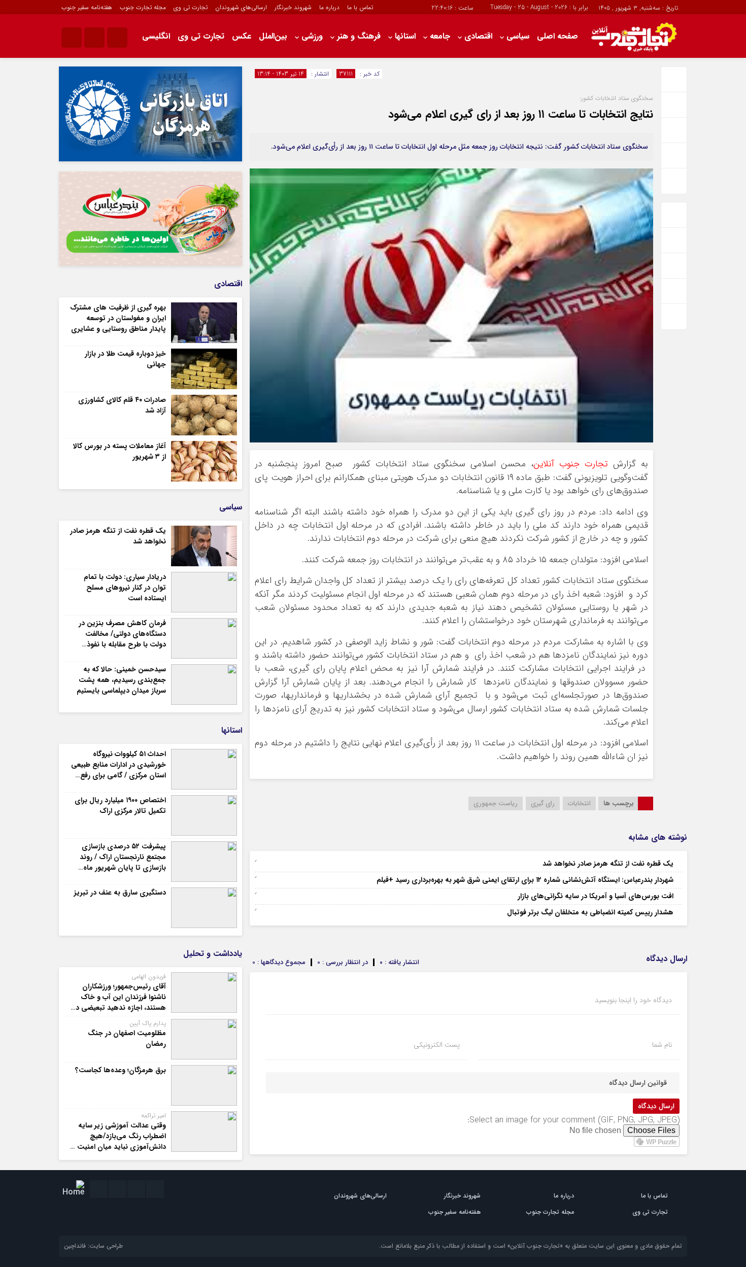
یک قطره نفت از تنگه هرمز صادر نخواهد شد (607, 863)
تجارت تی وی (191, 7)
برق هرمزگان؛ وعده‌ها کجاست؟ (120, 1070)
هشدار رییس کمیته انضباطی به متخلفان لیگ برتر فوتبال (590, 912)
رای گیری (543, 803)
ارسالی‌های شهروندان (241, 7)
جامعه (440, 36)
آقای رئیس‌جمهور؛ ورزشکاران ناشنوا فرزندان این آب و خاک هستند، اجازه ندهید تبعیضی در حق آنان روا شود (119, 1002)
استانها (405, 36)
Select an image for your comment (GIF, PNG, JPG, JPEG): (573, 1120)
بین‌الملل (273, 36)
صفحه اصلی (557, 36)
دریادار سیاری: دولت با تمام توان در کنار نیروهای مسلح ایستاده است (125, 587)
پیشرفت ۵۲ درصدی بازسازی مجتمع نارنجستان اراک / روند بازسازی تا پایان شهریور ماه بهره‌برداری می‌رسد (123, 862)
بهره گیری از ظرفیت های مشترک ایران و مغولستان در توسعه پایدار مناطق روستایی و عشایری (118, 318)
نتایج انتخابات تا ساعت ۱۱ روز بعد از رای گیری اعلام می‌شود (520, 114)
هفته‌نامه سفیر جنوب (86, 7)
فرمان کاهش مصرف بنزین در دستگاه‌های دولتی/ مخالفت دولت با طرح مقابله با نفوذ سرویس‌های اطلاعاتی (122, 639)
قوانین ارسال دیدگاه (638, 1082)
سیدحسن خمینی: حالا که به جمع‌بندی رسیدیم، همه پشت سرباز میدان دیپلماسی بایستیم (121, 680)
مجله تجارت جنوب (143, 7)
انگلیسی (156, 36)
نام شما (662, 1044)
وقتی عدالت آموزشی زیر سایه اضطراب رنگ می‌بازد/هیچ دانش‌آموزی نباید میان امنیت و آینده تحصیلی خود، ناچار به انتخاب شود (119, 1147)
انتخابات (579, 803)
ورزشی (312, 36)
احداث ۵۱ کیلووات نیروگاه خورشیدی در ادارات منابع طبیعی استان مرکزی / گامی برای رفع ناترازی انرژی (118, 770)
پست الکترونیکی (437, 1044)
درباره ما (329, 7)
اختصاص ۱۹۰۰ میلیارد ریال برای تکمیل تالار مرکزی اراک (120, 805)
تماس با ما (360, 7)
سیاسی (517, 36)
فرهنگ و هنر (359, 36)
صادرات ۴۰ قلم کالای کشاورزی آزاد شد (122, 405)
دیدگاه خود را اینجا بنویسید (633, 1000)
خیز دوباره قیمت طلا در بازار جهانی (125, 359)
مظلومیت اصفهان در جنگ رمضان (127, 1038)
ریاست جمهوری (495, 803)
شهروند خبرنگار (293, 7)
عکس (241, 36)
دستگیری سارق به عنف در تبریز (120, 892)
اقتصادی (478, 36)
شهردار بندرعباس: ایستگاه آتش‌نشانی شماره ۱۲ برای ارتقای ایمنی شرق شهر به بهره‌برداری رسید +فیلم (525, 879)
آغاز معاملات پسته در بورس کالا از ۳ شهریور (119, 451)
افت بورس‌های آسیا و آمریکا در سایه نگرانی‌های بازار (595, 896)
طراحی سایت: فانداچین (93, 1246)
